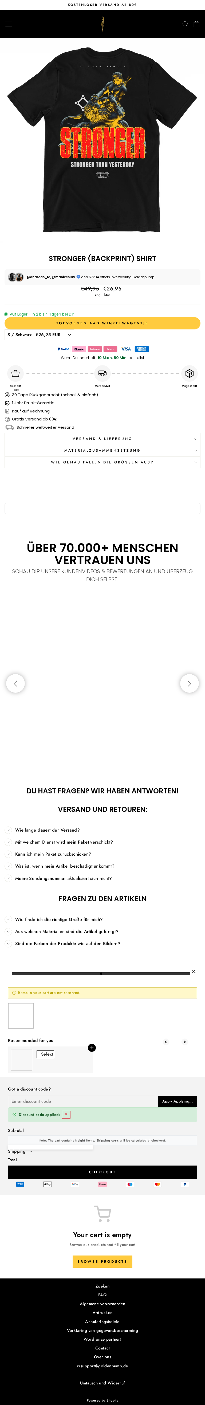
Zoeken (102, 1286)
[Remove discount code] (66, 1115)
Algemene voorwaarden (102, 1304)
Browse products (102, 1261)
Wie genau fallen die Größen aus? (102, 462)
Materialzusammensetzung (102, 450)
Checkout (102, 1172)
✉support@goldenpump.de (102, 1366)
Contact (102, 1348)
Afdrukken (103, 1313)
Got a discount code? (29, 1089)
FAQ (102, 1295)
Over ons (102, 1357)
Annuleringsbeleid (102, 1322)
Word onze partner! (102, 1339)
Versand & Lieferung (102, 438)
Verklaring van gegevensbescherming (102, 1330)
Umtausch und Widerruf (102, 1383)
